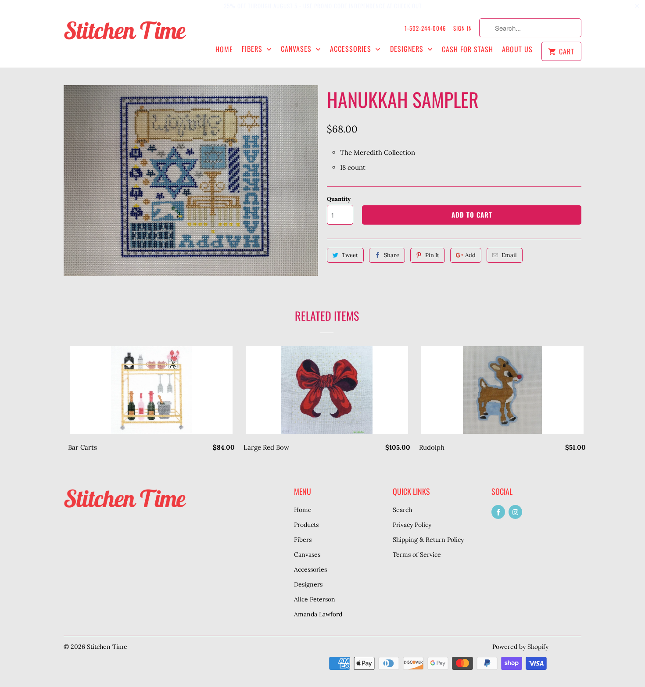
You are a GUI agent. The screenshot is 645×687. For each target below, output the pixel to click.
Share (391, 255)
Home (224, 49)
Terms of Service (417, 554)
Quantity (339, 199)
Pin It (432, 255)
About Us (517, 49)
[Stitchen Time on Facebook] (498, 512)
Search (402, 510)
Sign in (462, 28)
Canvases (297, 49)
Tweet (350, 255)
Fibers (253, 49)
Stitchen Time (107, 647)
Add (470, 255)
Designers (408, 49)
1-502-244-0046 (425, 28)
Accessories (351, 49)
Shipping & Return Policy (428, 540)
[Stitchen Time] (125, 34)
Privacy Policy (412, 525)
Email (509, 255)
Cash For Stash (467, 49)
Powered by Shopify (520, 647)
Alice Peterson (314, 599)
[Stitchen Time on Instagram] (515, 512)
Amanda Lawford (318, 614)
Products (306, 525)
